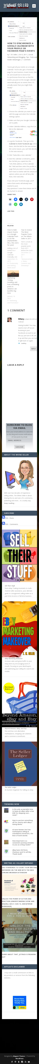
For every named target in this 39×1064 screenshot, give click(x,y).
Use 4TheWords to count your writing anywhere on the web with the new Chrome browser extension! (19, 870)
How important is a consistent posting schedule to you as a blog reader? (23, 843)
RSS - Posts (9, 518)
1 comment (26, 60)
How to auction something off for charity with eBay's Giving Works (22, 822)
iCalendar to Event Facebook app (20, 144)
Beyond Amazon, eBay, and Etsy (16, 728)
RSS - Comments (11, 524)
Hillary (21, 319)
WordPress (20, 1058)
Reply (33, 349)
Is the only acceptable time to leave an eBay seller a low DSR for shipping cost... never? (23, 812)
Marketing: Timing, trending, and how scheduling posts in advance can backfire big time (13, 285)
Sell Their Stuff (10, 586)
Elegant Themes (19, 1056)
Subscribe (19, 447)
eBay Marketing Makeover (14, 658)
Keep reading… (9, 503)
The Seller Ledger (10, 787)
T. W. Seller (13, 55)
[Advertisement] (19, 1037)
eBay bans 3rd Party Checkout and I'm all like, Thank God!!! (21, 852)
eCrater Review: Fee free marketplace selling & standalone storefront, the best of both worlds (22, 833)
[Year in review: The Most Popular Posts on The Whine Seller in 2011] (28, 248)
